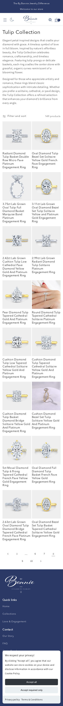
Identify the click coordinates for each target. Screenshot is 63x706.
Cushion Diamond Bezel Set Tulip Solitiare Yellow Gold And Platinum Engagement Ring (46, 421)
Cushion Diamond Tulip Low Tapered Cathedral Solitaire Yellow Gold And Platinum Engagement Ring (15, 368)
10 (31, 561)
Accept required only (32, 690)
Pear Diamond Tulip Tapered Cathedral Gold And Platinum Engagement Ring (15, 317)
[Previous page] (8, 554)
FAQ (5, 643)
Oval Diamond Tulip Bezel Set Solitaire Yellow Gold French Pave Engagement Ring (45, 160)
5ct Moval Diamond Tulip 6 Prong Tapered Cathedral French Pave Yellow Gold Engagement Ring (15, 477)
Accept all (31, 682)
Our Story (8, 636)
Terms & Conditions (32, 699)
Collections (9, 614)
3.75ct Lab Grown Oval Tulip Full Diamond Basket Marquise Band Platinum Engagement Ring (14, 213)
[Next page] (40, 561)
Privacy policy (12, 699)
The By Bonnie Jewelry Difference (31, 3)
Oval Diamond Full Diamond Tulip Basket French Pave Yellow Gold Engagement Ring (44, 475)
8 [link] (53, 553)
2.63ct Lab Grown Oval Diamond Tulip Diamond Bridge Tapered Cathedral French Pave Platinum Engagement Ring (16, 531)
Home (6, 606)
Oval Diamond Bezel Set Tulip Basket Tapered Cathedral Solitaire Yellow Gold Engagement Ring (46, 529)
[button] (5, 20)
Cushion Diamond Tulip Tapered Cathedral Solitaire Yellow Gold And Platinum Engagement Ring (44, 368)
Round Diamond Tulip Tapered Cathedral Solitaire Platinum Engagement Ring (46, 317)
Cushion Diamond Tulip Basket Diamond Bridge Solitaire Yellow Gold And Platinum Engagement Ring (16, 423)
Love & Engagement (14, 621)
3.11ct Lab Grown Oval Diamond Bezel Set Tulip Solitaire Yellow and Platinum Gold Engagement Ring (45, 213)
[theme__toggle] (12, 20)
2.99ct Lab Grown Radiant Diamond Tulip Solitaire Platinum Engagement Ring (43, 265)
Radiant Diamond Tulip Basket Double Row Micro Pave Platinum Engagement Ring (16, 160)
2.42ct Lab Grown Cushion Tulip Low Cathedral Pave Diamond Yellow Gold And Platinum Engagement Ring (15, 267)
